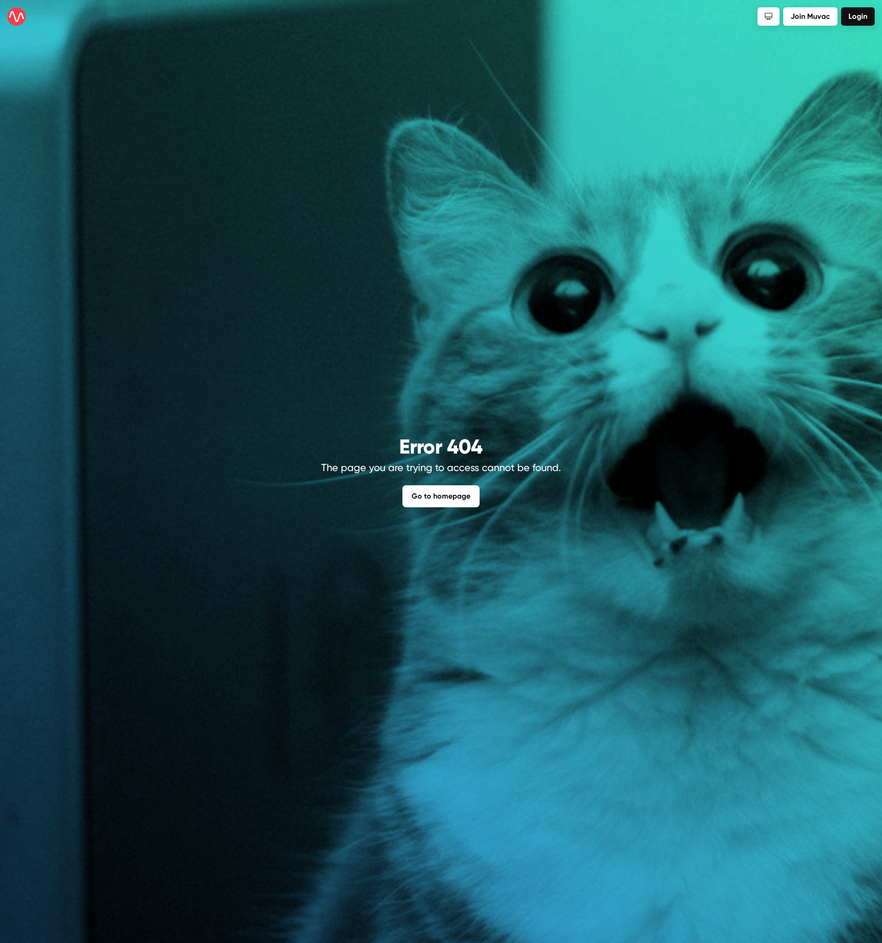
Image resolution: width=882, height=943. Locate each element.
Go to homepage (441, 496)
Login (857, 16)
